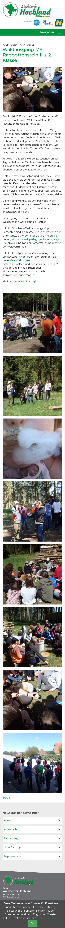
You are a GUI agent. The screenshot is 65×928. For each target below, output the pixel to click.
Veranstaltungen (20, 260)
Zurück (7, 797)
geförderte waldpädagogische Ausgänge (35, 239)
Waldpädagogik (27, 281)
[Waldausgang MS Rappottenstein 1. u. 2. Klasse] (32, 89)
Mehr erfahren (49, 918)
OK (32, 923)
